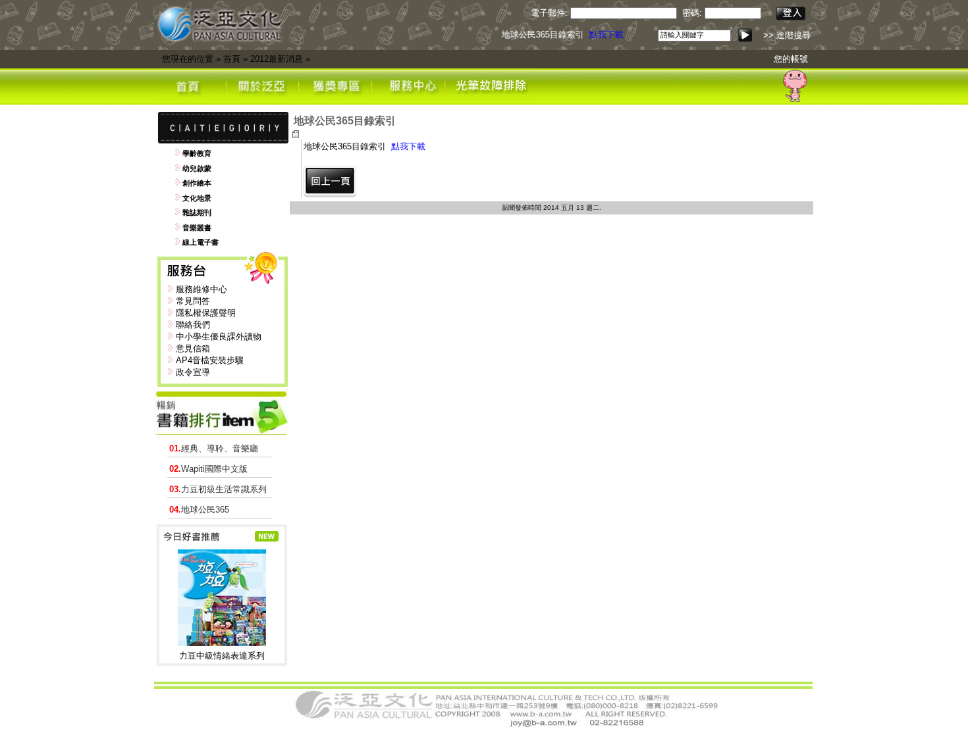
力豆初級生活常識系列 (218, 489)
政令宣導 (193, 372)
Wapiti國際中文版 (208, 469)
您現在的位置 (187, 59)
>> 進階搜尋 (787, 35)
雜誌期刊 (196, 212)
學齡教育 (196, 153)
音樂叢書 (196, 228)
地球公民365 (199, 510)
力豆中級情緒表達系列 (222, 656)
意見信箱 (193, 348)
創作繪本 (196, 183)
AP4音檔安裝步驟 (210, 360)
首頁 (231, 59)
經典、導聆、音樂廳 (213, 448)
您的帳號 (791, 59)
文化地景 (196, 198)
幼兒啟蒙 (196, 168)
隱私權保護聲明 (206, 313)
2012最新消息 (276, 59)
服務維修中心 (201, 289)
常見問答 (193, 301)
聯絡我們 (193, 325)
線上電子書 (200, 242)
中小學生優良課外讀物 (218, 336)
